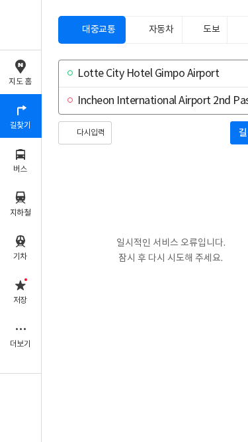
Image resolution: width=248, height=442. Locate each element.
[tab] (92, 30)
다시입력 (90, 133)
